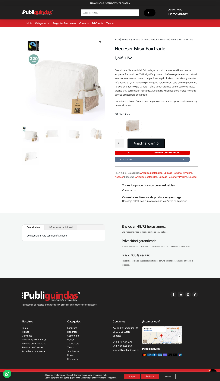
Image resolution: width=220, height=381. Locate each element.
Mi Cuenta (97, 23)
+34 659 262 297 (122, 346)
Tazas (70, 347)
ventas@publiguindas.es (126, 350)
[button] (100, 42)
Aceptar (132, 376)
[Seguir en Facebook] (173, 294)
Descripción (33, 227)
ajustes (113, 377)
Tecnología (73, 343)
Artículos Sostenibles (151, 172)
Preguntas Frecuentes (64, 23)
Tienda (109, 23)
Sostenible (73, 335)
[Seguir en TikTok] (195, 294)
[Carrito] (149, 13)
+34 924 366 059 (123, 342)
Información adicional (61, 227)
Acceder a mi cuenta (33, 351)
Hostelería (73, 359)
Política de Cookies (32, 347)
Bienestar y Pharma (131, 39)
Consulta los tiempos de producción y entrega (151, 197)
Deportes (72, 331)
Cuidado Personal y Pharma (155, 39)
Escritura (72, 327)
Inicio (29, 23)
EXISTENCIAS (152, 159)
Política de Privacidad (34, 343)
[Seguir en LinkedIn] (181, 294)
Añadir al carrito (146, 143)
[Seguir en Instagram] (188, 294)
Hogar (70, 355)
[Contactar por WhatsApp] (7, 374)
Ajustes (167, 376)
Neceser (119, 176)
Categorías (40, 23)
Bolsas (71, 339)
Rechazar (150, 376)
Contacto (84, 23)
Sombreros (73, 351)
